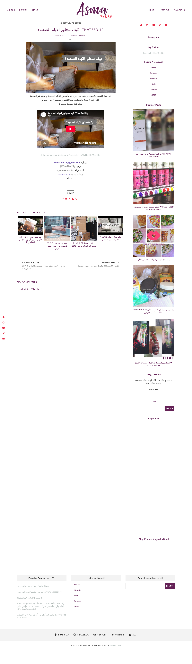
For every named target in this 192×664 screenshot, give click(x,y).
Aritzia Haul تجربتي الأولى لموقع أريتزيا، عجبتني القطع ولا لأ (30, 240)
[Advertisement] (70, 337)
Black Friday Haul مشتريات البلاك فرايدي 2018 (84, 244)
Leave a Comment (78, 35)
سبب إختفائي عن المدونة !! (29, 598)
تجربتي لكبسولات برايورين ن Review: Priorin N (39, 592)
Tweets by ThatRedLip (153, 53)
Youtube (77, 23)
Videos (11, 10)
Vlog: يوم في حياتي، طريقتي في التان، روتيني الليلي (57, 246)
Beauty (23, 10)
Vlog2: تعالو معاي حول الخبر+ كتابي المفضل (110, 238)
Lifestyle (164, 10)
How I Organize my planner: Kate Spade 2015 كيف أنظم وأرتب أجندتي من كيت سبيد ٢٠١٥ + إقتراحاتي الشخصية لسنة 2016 (41, 606)
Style (35, 10)
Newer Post (43, 265)
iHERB (153, 95)
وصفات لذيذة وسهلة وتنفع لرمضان (153, 260)
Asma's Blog (115, 645)
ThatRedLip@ (67, 166)
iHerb (151, 10)
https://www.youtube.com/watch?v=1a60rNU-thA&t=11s (70, 155)
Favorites (179, 10)
